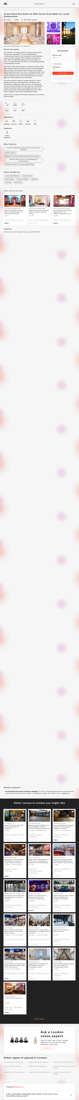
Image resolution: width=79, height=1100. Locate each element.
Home (6, 10)
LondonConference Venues (38, 1062)
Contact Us (47, 1048)
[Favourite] (23, 197)
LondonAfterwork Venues (13, 1062)
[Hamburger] (73, 3)
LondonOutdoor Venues (12, 1066)
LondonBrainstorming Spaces (39, 1072)
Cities (11, 10)
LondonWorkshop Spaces (37, 1066)
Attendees (56, 67)
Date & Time (56, 55)
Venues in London (20, 10)
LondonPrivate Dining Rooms (14, 1072)
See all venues (39, 1019)
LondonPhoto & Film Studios (63, 1062)
